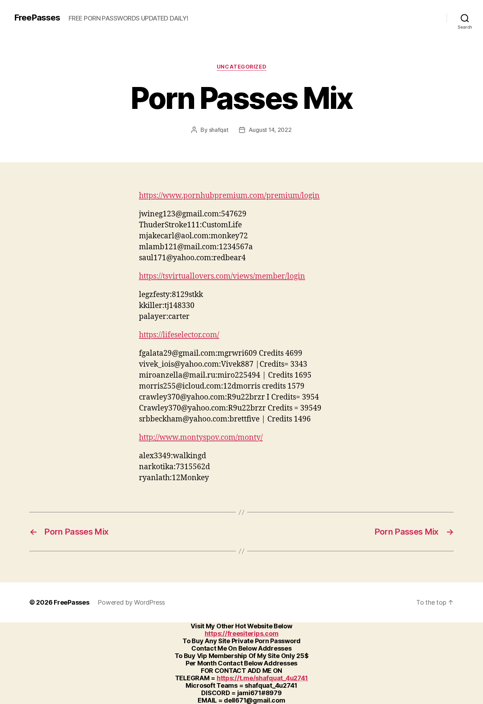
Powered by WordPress (131, 602)
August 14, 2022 (270, 129)
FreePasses (37, 17)
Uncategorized (241, 67)
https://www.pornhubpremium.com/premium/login (229, 195)
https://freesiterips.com (242, 633)
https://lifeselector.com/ (179, 335)
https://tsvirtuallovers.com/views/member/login (222, 276)
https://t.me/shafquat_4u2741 (262, 678)
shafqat (218, 129)
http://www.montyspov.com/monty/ (201, 437)
